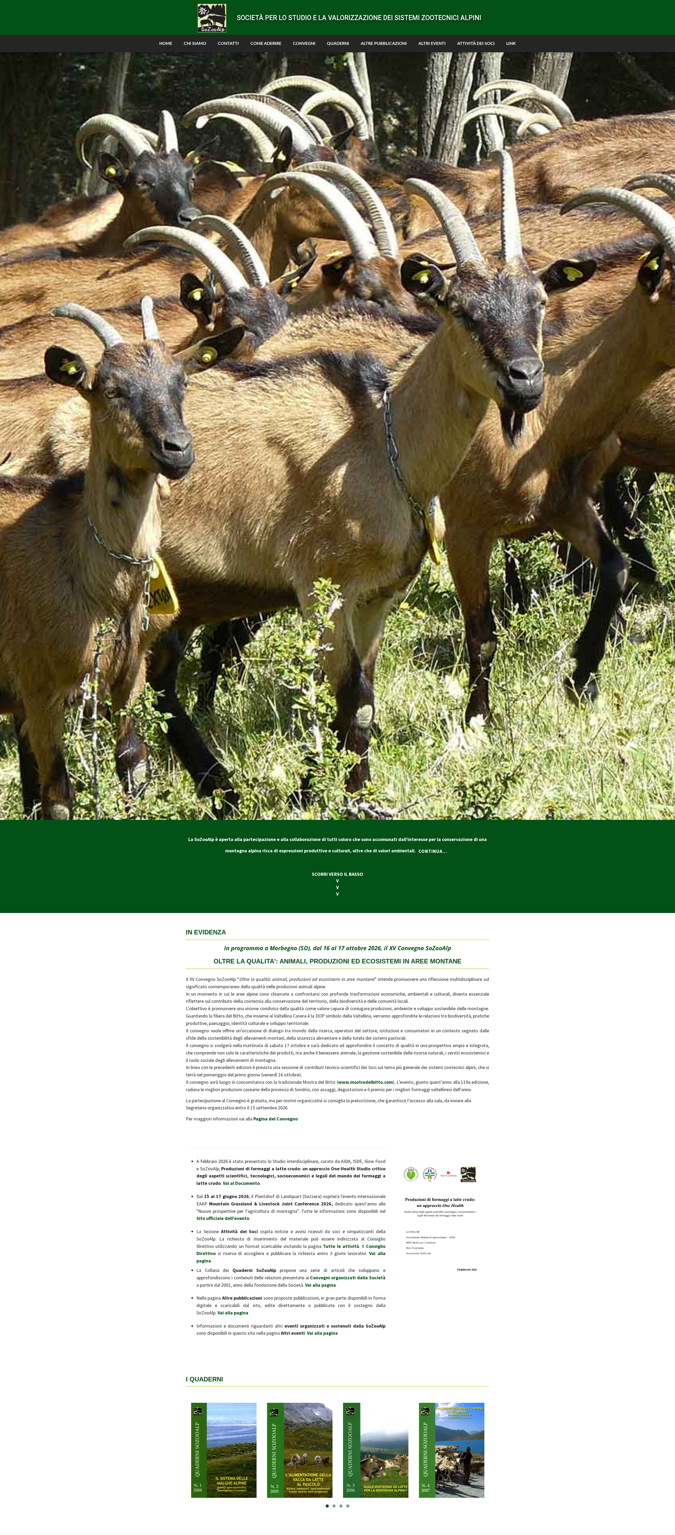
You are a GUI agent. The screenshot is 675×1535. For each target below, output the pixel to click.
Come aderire (265, 43)
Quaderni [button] (338, 43)
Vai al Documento (241, 1183)
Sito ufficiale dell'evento (222, 1218)
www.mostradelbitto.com (365, 1082)
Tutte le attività (341, 1246)
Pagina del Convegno (275, 1119)
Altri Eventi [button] (432, 43)
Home (165, 43)
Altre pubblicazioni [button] (384, 43)
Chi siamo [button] (195, 43)
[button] (13, 436)
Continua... (432, 851)
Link (511, 43)
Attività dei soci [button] (476, 43)
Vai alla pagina (320, 1285)
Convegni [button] (304, 43)
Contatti (228, 43)
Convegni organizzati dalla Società (347, 1278)
